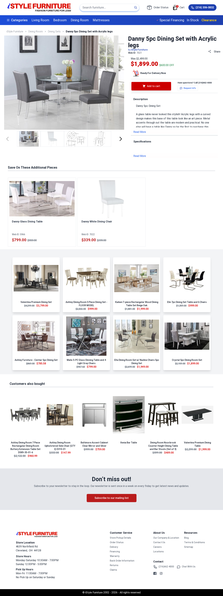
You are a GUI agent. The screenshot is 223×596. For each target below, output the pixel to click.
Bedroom (60, 20)
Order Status (117, 542)
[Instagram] (161, 573)
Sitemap (188, 547)
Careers (157, 547)
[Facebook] (155, 573)
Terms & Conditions (194, 542)
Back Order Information (122, 560)
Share (217, 51)
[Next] (120, 138)
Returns (114, 565)
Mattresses (101, 20)
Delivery (114, 547)
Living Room (40, 20)
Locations (158, 551)
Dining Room (80, 20)
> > (36, 31)
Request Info (190, 88)
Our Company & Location (166, 537)
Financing (115, 551)
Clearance (208, 20)
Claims (113, 570)
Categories (19, 20)
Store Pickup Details (120, 537)
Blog (186, 537)
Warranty (114, 556)
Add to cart (153, 86)
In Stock (193, 20)
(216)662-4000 (205, 83)
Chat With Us (188, 566)
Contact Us (159, 542)
